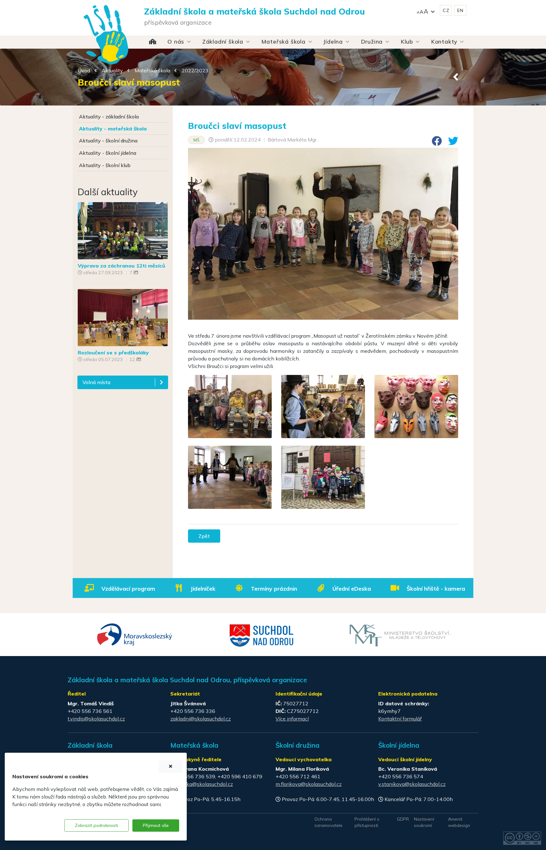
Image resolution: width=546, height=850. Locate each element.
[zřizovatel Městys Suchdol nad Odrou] (262, 635)
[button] (426, 10)
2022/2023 (195, 70)
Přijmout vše (156, 825)
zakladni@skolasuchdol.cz (200, 718)
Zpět (204, 536)
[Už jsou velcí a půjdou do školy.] (123, 317)
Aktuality (112, 70)
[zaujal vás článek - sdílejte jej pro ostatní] (434, 143)
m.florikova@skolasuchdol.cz (309, 784)
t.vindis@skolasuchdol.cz (96, 718)
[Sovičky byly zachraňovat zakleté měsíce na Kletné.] (123, 230)
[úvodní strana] (105, 22)
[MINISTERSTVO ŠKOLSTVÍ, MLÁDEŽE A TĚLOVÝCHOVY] (400, 635)
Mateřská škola (152, 70)
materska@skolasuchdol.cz (201, 784)
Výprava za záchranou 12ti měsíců (121, 265)
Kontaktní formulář (400, 718)
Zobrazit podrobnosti (96, 825)
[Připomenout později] (171, 766)
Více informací (292, 718)
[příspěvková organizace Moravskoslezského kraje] (134, 634)
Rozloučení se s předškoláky (113, 352)
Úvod (84, 70)
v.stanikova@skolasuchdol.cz (412, 784)
